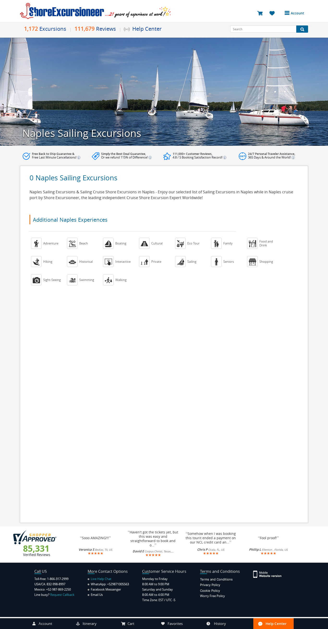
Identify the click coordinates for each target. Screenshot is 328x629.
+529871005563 (118, 584)
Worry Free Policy (212, 596)
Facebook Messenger (105, 589)
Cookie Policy (210, 590)
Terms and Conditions (216, 579)
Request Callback (62, 594)
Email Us (96, 594)
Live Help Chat (100, 579)
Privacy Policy (210, 585)
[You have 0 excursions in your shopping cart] (261, 13)
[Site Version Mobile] (269, 574)
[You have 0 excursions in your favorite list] (273, 13)
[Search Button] (302, 29)
